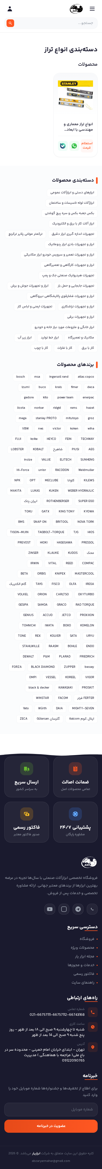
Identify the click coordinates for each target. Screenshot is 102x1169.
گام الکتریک (17, 584)
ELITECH (65, 459)
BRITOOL (62, 522)
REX (38, 636)
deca (90, 387)
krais (58, 387)
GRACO (61, 605)
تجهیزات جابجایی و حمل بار (76, 286)
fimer (74, 387)
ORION (42, 594)
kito (45, 397)
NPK (17, 480)
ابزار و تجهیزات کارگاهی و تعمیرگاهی (69, 265)
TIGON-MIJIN (19, 532)
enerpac (88, 397)
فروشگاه (87, 939)
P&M (46, 656)
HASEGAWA (64, 542)
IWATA (49, 625)
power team (65, 397)
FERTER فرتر (85, 698)
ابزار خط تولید (50, 337)
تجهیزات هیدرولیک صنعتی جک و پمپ (68, 275)
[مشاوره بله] (63, 146)
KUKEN (53, 491)
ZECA (23, 719)
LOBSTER (17, 449)
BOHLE (72, 646)
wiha (91, 428)
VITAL (52, 563)
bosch (20, 377)
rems (73, 408)
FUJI (18, 439)
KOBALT (38, 449)
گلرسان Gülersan (48, 719)
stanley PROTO (46, 418)
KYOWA (89, 511)
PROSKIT (88, 687)
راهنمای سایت (83, 982)
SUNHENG (87, 459)
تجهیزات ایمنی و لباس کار (34, 306)
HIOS (91, 532)
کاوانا (71, 480)
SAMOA (43, 605)
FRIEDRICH (87, 656)
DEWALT (28, 656)
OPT (33, 480)
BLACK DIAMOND (43, 667)
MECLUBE (51, 480)
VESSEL (51, 677)
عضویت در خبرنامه (51, 1126)
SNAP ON (40, 522)
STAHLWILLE (30, 646)
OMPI (32, 677)
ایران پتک (30, 501)
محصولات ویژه (82, 948)
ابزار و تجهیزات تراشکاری (77, 306)
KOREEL (70, 677)
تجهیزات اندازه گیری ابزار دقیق (73, 234)
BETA (24, 573)
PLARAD (64, 656)
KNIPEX (60, 573)
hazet (90, 408)
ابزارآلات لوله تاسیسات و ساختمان (71, 203)
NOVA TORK (86, 522)
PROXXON (87, 615)
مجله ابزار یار (84, 956)
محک (90, 553)
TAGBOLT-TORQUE (51, 532)
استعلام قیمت (86, 146)
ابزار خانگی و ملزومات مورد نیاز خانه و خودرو (64, 327)
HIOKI (44, 542)
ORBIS (41, 573)
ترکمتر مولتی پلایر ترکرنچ (25, 234)
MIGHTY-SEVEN (83, 708)
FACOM (63, 698)
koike (34, 439)
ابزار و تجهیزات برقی (80, 317)
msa (37, 377)
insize (28, 459)
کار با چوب (41, 348)
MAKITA (15, 491)
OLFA (72, 584)
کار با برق (88, 348)
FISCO (56, 584)
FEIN (68, 439)
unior (42, 470)
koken (74, 428)
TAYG (39, 584)
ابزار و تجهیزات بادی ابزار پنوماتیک (71, 244)
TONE (22, 636)
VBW (25, 428)
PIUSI (75, 449)
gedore (29, 397)
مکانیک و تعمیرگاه (81, 337)
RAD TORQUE (85, 605)
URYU (90, 636)
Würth (42, 708)
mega (22, 418)
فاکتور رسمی (83, 974)
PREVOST (24, 542)
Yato (26, 708)
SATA (73, 636)
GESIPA (23, 605)
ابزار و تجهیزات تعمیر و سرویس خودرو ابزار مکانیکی (59, 254)
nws (40, 428)
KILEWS (89, 480)
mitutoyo (72, 418)
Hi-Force (23, 470)
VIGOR (89, 677)
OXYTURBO (86, 594)
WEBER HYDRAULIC (81, 491)
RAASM (53, 646)
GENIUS (28, 615)
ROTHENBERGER (58, 501)
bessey (89, 667)
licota (21, 408)
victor (56, 428)
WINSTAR (42, 698)
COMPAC (88, 563)
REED (69, 563)
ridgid (57, 408)
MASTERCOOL (84, 573)
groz (91, 418)
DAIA (59, 708)
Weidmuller (86, 470)
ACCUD (47, 615)
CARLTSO (62, 594)
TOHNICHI (29, 625)
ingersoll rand (59, 377)
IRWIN (34, 563)
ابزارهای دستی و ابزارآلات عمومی (72, 192)
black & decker (39, 687)
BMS (21, 522)
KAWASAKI (65, 687)
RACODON (62, 470)
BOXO (67, 625)
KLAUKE (53, 553)
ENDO (90, 646)
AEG (91, 449)
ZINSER (33, 553)
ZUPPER (69, 667)
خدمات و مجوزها (81, 965)
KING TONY (67, 511)
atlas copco (86, 377)
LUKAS (35, 491)
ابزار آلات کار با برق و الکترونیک (73, 223)
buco (42, 387)
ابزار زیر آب (25, 337)
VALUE (46, 459)
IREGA (90, 584)
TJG (75, 532)
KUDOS (73, 553)
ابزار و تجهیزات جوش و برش (29, 286)
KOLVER (55, 636)
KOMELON (87, 625)
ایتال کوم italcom (81, 719)
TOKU (28, 511)
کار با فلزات (64, 348)
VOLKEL (22, 594)
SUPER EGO (86, 501)
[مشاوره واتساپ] (74, 146)
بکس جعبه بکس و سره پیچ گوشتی (69, 213)
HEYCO (51, 439)
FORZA (17, 667)
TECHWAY (87, 439)
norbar (39, 408)
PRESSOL (88, 542)
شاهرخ (58, 449)
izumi (25, 387)
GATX (46, 511)
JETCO (66, 615)
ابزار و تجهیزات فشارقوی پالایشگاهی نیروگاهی (62, 296)
